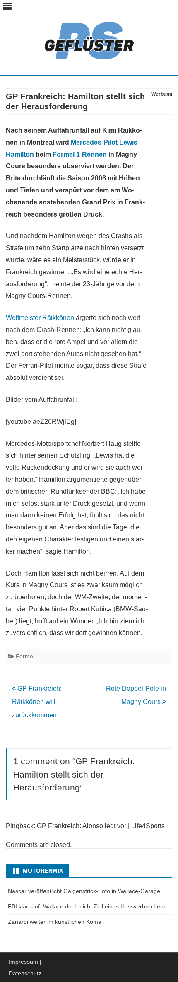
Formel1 (27, 656)
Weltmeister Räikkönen (40, 317)
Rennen (94, 154)
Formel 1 (66, 154)
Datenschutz (25, 973)
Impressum (23, 961)
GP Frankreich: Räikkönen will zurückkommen (37, 702)
